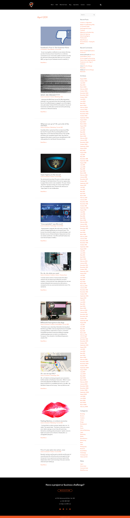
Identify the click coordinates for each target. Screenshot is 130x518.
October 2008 (83, 390)
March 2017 (83, 195)
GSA (57, 4)
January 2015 (83, 238)
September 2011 (84, 320)
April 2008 (83, 402)
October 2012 (83, 294)
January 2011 (83, 337)
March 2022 (83, 123)
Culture (52, 96)
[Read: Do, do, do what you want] (56, 261)
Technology (53, 225)
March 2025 (83, 87)
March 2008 (83, 404)
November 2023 (84, 95)
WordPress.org (84, 470)
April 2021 (82, 134)
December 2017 (84, 179)
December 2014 (84, 240)
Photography (83, 446)
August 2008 (83, 394)
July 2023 (82, 99)
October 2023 (83, 97)
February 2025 (84, 89)
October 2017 (83, 181)
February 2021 (83, 138)
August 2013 (83, 273)
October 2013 (83, 269)
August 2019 (83, 152)
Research (82, 448)
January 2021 (83, 140)
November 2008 (84, 388)
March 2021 (83, 136)
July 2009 (82, 371)
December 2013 (84, 265)
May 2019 (82, 156)
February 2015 (83, 236)
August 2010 (83, 347)
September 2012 (84, 296)
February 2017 (83, 197)
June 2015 (82, 230)
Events (81, 428)
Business (82, 415)
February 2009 (84, 382)
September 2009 (84, 367)
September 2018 (84, 160)
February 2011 (83, 335)
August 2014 (83, 248)
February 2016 (83, 222)
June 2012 (82, 302)
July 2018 (82, 164)
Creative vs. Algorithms (86, 22)
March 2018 (83, 173)
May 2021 (82, 132)
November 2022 (84, 113)
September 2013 (84, 271)
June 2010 (82, 351)
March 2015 (83, 234)
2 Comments (44, 49)
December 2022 (84, 111)
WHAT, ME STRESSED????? (50, 95)
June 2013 (82, 277)
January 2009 (83, 384)
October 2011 (83, 318)
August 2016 (83, 210)
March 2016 (83, 220)
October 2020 (83, 144)
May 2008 (82, 400)
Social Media (51, 49)
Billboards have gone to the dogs (52, 322)
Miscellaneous (83, 438)
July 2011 (82, 324)
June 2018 (82, 167)
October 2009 (83, 365)
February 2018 (83, 175)
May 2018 (82, 169)
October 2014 (83, 244)
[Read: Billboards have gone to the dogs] (56, 311)
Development (83, 424)
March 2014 (83, 259)
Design (82, 422)
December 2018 (84, 158)
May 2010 (82, 353)
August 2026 (83, 78)
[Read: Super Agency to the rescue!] (56, 163)
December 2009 (84, 361)
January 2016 (83, 224)
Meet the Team (63, 4)
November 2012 (84, 291)
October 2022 (83, 115)
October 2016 (83, 205)
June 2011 (82, 326)
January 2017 (83, 199)
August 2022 (83, 119)
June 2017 (82, 189)
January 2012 (83, 312)
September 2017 (84, 183)
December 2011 (84, 314)
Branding (82, 413)
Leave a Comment (45, 96)
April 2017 (82, 193)
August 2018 (83, 162)
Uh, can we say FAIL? (48, 373)
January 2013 (83, 287)
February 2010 (83, 359)
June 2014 (82, 253)
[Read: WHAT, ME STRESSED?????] (56, 83)
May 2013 (82, 279)
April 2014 (82, 257)
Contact (89, 4)
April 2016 (82, 218)
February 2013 (83, 285)
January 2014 (83, 263)
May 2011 (82, 328)
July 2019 (82, 154)
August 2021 (83, 126)
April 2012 (82, 306)
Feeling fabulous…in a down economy (54, 421)
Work (52, 4)
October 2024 (83, 91)
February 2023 (84, 107)
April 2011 (82, 330)
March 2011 (83, 332)
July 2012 (82, 300)
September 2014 (84, 246)
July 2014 (82, 251)
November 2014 (84, 242)
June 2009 (83, 373)
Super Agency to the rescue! (51, 175)
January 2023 (83, 109)
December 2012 (84, 289)
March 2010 (83, 357)
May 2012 (82, 304)
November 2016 (84, 203)
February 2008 (84, 406)
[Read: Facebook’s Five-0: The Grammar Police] (56, 36)
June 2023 (83, 101)
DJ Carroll (82, 58)
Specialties (76, 4)
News (81, 442)
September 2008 (84, 392)
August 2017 (83, 185)
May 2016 (82, 216)
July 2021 (82, 128)
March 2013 (83, 283)
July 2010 (82, 349)
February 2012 (83, 310)
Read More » (44, 62)
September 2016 (84, 208)
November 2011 (84, 316)
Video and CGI (83, 456)
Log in (81, 464)
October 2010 (83, 343)
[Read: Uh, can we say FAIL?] (56, 362)
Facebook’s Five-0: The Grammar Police (55, 47)
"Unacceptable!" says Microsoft (52, 224)
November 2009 (84, 363)
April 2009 (83, 378)
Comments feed (84, 468)
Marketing (57, 96)
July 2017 (82, 187)
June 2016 (82, 214)
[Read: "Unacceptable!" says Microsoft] (56, 212)
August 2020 (83, 148)
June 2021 (82, 130)
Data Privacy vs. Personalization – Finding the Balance (87, 41)
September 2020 (84, 146)
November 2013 (84, 267)
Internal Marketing (85, 430)
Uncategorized (84, 454)
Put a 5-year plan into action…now (53, 450)
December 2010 (84, 339)
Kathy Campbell (84, 50)
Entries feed (83, 466)
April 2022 (83, 121)
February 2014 (83, 261)
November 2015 (84, 228)
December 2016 (84, 201)
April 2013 (82, 281)
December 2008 (84, 386)
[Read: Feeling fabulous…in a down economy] (56, 409)
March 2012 (83, 308)
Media (81, 436)
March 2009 (83, 380)
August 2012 (83, 298)
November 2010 (84, 341)
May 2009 (82, 376)
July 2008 (82, 396)
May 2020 (82, 150)
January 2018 (83, 177)
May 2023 (82, 103)
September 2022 (84, 117)
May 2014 (82, 255)
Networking (83, 440)
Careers (83, 4)
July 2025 (82, 83)
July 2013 (82, 275)
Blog (70, 4)
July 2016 (82, 212)
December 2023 (84, 93)
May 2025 (82, 85)
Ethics (81, 426)
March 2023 (83, 105)
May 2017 (82, 191)
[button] (100, 5)
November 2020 (84, 142)
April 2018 (82, 171)
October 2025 (83, 80)
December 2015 (84, 226)
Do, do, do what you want (50, 273)
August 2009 (83, 369)
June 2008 (83, 398)
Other (81, 444)
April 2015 (82, 232)
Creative (52, 275)
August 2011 (83, 322)
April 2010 (82, 355)
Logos (81, 432)
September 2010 (84, 345)
